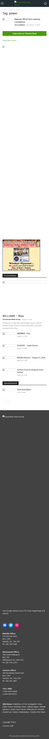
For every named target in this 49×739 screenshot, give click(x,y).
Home (5, 9)
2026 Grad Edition (24, 390)
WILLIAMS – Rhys (13, 315)
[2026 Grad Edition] (9, 392)
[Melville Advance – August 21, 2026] (9, 360)
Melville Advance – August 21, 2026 (31, 358)
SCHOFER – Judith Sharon (27, 346)
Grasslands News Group (11, 319)
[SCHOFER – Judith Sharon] (9, 348)
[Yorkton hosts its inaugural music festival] (9, 372)
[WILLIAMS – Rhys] (24, 297)
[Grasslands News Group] (24, 3)
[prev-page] (4, 401)
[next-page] (8, 401)
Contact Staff (8, 726)
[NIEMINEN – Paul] (9, 336)
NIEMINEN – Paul (23, 333)
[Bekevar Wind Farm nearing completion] (8, 23)
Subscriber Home (9, 40)
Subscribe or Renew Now (24, 33)
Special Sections (10, 383)
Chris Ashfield (19, 25)
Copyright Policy (9, 722)
